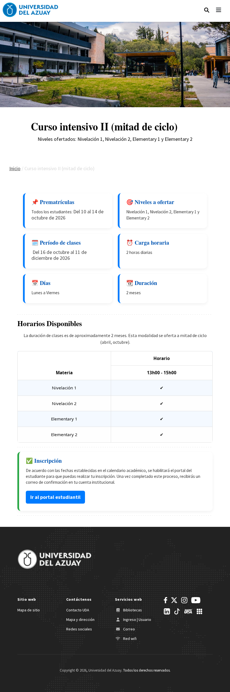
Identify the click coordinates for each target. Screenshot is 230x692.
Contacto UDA (77, 609)
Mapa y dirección (80, 619)
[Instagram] (184, 600)
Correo (128, 629)
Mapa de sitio (28, 609)
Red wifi (129, 638)
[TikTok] (177, 611)
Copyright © (73, 670)
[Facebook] (165, 600)
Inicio (14, 168)
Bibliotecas (132, 609)
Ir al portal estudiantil (55, 497)
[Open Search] (206, 8)
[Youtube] (195, 600)
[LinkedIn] (167, 611)
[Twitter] (174, 600)
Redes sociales (79, 629)
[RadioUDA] (188, 611)
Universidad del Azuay (104, 670)
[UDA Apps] (199, 611)
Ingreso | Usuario (136, 619)
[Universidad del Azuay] (54, 558)
